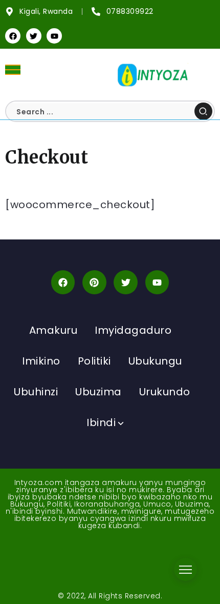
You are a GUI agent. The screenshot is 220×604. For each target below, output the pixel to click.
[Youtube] (54, 36)
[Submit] (203, 111)
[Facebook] (12, 36)
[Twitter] (33, 36)
